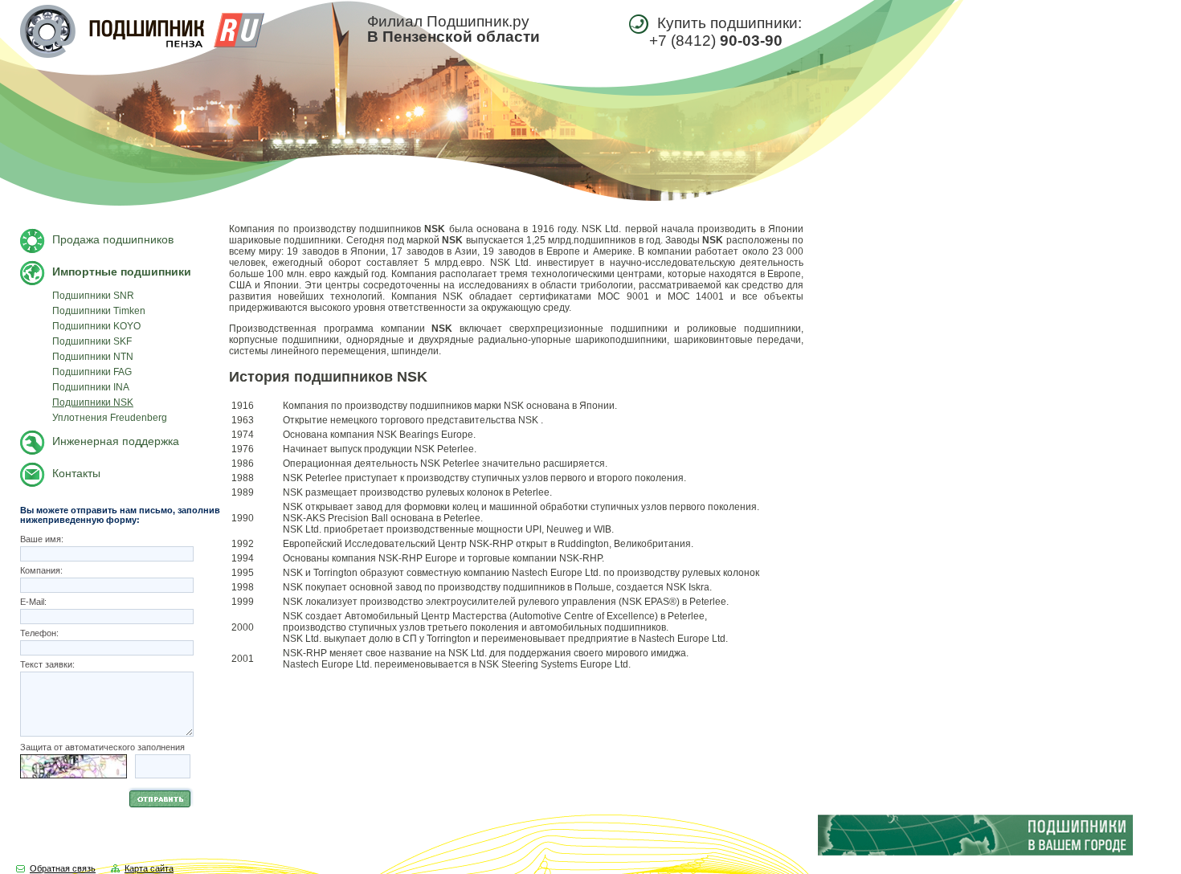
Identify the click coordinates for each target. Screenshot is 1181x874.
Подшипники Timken (98, 311)
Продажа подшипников (113, 239)
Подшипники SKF (92, 341)
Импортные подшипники (121, 271)
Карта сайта (149, 868)
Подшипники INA (90, 387)
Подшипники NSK (92, 402)
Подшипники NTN (92, 356)
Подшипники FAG (92, 372)
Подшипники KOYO (96, 326)
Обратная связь (63, 868)
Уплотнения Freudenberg (109, 417)
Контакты (76, 473)
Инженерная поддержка (115, 441)
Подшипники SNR (93, 295)
